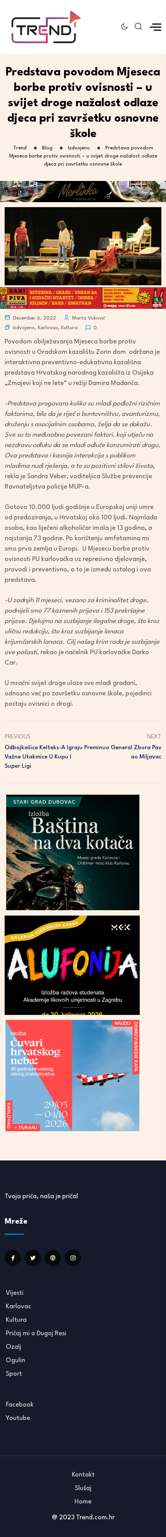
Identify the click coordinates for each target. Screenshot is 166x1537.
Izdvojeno (24, 327)
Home (83, 1501)
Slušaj (83, 1488)
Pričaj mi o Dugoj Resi (36, 1333)
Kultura (69, 327)
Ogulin (15, 1360)
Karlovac (48, 327)
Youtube (18, 1418)
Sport (14, 1374)
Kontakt (83, 1475)
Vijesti (15, 1293)
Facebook (20, 1404)
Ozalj (13, 1347)
